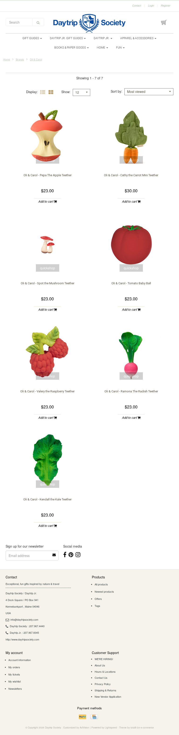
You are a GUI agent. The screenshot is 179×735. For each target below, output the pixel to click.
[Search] (38, 22)
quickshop (47, 160)
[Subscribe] (54, 553)
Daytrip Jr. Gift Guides (66, 38)
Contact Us (101, 677)
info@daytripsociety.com (24, 619)
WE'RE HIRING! (104, 659)
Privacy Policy (103, 684)
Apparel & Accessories (137, 38)
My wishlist (14, 681)
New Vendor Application (108, 696)
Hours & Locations (105, 671)
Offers (98, 599)
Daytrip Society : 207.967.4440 (27, 626)
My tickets (14, 674)
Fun (119, 47)
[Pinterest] (71, 554)
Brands (20, 59)
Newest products (104, 591)
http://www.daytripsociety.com (22, 639)
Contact (136, 5)
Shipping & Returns (105, 690)
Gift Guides (31, 38)
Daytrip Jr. (102, 38)
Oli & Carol (36, 59)
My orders (14, 667)
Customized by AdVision (76, 727)
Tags (97, 606)
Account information (19, 660)
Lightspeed (111, 727)
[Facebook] (64, 554)
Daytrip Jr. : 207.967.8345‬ (24, 632)
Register (165, 5)
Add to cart (46, 201)
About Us (100, 665)
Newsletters (15, 688)
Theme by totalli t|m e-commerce (136, 727)
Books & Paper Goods (70, 47)
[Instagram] (78, 554)
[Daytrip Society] (89, 23)
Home (101, 47)
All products (101, 584)
